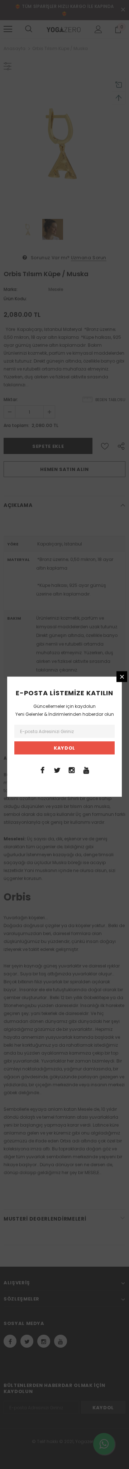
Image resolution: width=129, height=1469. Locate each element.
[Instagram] (71, 769)
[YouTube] (86, 769)
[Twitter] (57, 769)
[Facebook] (42, 769)
